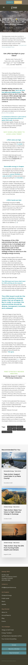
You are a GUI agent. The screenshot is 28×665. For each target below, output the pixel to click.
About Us (4, 612)
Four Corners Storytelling (9, 639)
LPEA (14, 429)
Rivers (3, 601)
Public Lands (5, 598)
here (18, 359)
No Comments (19, 28)
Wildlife (4, 604)
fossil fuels (20, 427)
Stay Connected (14, 653)
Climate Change (11, 16)
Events (4, 621)
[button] (4, 7)
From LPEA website (7, 113)
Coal (19, 16)
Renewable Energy (19, 18)
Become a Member (14, 649)
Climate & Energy (7, 595)
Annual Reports (6, 615)
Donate (14, 645)
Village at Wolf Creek (8, 630)
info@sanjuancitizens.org (9, 587)
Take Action (18, 471)
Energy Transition (7, 633)
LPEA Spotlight (8, 18)
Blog (3, 618)
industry (10, 429)
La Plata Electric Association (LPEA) (12, 636)
